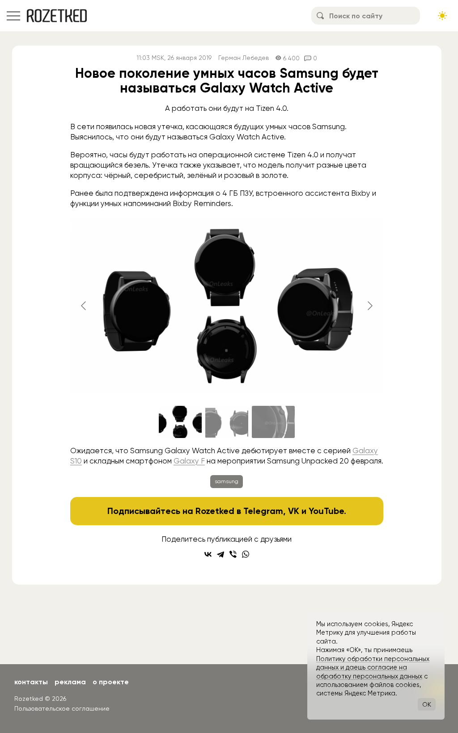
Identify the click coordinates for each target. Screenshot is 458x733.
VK (293, 511)
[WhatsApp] (245, 554)
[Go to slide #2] (226, 422)
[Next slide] (369, 305)
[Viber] (233, 554)
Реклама (70, 682)
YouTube (326, 511)
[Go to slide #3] (273, 422)
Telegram (263, 511)
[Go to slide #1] (180, 422)
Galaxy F (189, 460)
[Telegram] (220, 554)
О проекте (111, 682)
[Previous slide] (84, 305)
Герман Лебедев (243, 58)
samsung (226, 481)
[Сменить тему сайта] (442, 16)
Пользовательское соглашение (62, 708)
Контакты (31, 682)
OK (426, 704)
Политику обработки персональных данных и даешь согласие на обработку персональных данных (372, 667)
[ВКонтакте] (208, 554)
